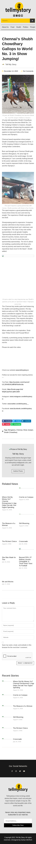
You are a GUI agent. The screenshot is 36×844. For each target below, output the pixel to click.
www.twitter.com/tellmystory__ (18, 404)
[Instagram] (17, 16)
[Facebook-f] (12, 771)
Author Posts (18, 471)
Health (18, 27)
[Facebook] (14, 16)
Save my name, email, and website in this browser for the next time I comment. (16, 646)
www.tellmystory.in (22, 370)
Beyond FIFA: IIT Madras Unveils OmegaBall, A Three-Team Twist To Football (25, 561)
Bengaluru (12, 430)
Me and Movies (7, 582)
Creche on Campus (26, 497)
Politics (25, 27)
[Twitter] (19, 16)
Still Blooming (24, 523)
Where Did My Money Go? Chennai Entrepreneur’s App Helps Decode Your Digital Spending (9, 502)
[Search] (32, 21)
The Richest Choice (9, 541)
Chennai (19, 430)
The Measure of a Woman (22, 706)
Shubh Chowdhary (10, 432)
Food (12, 27)
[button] (7, 421)
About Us (5, 27)
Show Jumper (28, 430)
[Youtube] (22, 16)
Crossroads (23, 541)
